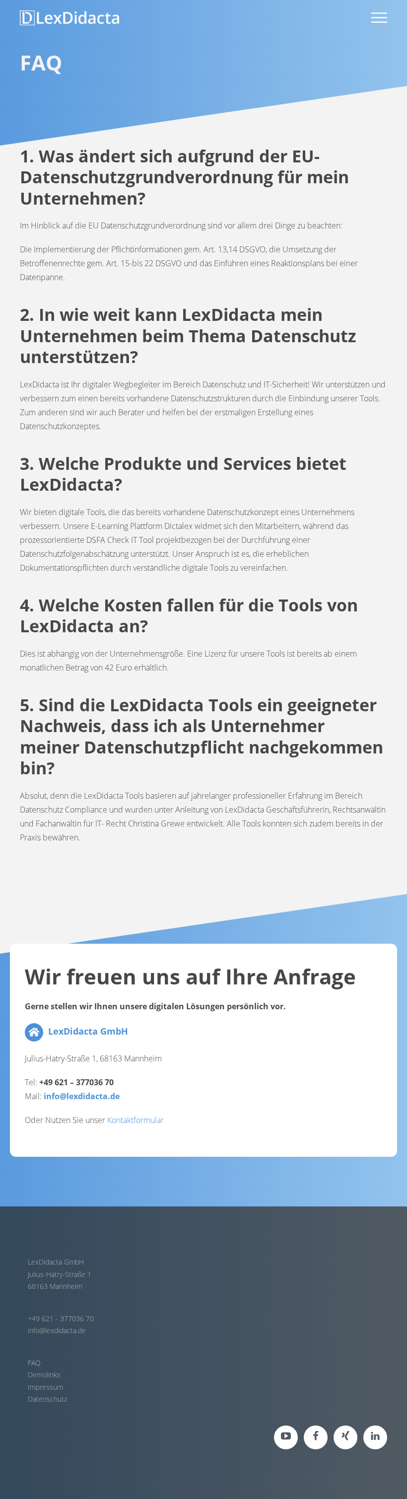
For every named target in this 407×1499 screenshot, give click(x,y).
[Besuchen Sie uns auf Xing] (345, 1437)
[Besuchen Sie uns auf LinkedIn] (375, 1437)
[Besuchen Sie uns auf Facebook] (316, 1437)
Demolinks (44, 1374)
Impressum (45, 1387)
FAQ (34, 1362)
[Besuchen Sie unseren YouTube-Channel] (286, 1437)
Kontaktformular (135, 1120)
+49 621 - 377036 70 (61, 1318)
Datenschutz (47, 1399)
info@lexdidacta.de (57, 1330)
